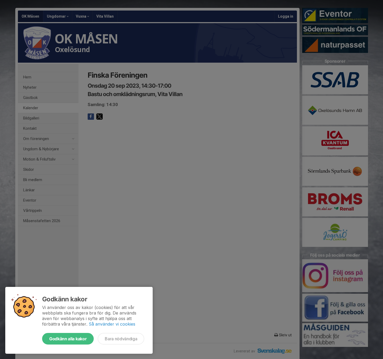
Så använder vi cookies (112, 324)
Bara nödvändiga (121, 338)
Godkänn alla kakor (68, 338)
